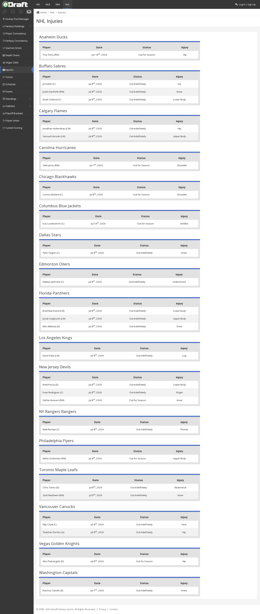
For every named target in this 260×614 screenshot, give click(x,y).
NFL (38, 4)
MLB (48, 4)
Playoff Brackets (14, 113)
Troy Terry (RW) (51, 54)
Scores (9, 77)
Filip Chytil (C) (50, 524)
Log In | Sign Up (247, 4)
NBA (58, 4)
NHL (67, 4)
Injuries (9, 69)
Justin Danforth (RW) (53, 91)
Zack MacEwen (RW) (53, 495)
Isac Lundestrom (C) (53, 223)
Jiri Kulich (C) (49, 83)
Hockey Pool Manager (17, 19)
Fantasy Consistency (16, 40)
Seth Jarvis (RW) (51, 165)
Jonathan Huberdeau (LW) (57, 128)
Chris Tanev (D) (51, 487)
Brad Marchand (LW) (54, 310)
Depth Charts (12, 55)
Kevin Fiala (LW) (51, 355)
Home (43, 12)
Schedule (10, 84)
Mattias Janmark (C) (53, 281)
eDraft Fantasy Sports (62, 609)
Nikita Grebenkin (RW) (54, 458)
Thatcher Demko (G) (53, 532)
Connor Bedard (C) (53, 194)
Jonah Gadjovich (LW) (54, 318)
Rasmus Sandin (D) (53, 590)
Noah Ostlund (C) (52, 99)
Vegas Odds (12, 62)
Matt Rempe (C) (51, 429)
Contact (113, 609)
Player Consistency (15, 33)
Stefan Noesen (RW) (53, 400)
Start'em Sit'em (13, 48)
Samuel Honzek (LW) (54, 136)
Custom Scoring (13, 127)
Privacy (102, 609)
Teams (9, 91)
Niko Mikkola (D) (51, 326)
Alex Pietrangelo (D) (53, 561)
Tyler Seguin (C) (51, 252)
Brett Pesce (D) (50, 384)
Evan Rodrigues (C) (53, 392)
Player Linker (12, 120)
